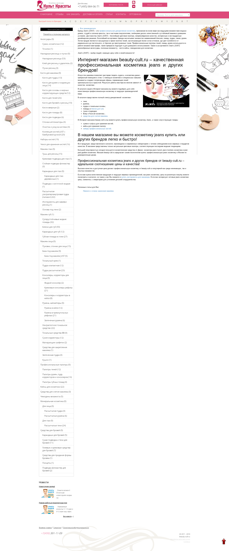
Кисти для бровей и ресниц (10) (57, 102)
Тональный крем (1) (51, 260)
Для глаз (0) (47, 420)
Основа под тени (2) (51, 209)
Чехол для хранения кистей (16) (55, 144)
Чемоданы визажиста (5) (51, 396)
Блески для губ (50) (51, 227)
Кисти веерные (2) (50, 107)
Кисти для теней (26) (51, 98)
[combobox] (172, 15)
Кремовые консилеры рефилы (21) (58, 289)
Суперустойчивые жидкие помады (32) (54, 220)
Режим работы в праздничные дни (53, 503)
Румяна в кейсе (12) (53, 308)
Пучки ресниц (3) (50, 68)
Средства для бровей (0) (51, 430)
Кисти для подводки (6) (53, 117)
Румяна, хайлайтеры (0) (53, 303)
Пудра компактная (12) (52, 265)
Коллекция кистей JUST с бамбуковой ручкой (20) (53, 133)
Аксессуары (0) (47, 39)
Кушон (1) (46, 359)
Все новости (67, 516)
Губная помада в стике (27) (54, 236)
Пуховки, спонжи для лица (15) (56, 246)
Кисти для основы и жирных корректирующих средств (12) (56, 91)
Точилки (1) (47, 48)
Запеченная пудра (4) (52, 355)
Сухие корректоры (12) (52, 337)
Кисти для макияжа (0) (50, 73)
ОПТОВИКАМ (135, 14)
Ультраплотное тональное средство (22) (54, 326)
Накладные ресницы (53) (53, 58)
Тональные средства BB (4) (54, 332)
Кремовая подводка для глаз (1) (57, 158)
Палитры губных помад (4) (54, 382)
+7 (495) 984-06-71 (89, 6)
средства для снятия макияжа (95, 116)
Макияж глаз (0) (47, 149)
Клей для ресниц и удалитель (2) (57, 63)
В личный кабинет (154, 5)
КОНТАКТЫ (121, 14)
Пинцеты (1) (48, 463)
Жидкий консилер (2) (54, 282)
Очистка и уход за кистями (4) (56, 127)
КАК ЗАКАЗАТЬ (73, 14)
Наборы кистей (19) (49, 139)
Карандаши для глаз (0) (53, 171)
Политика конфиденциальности (76, 527)
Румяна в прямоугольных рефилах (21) (56, 314)
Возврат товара (45, 527)
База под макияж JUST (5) (55, 256)
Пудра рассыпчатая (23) (53, 270)
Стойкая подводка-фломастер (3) (56, 165)
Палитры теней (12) (51, 369)
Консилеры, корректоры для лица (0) (55, 276)
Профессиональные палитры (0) (55, 364)
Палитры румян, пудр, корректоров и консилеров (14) (57, 375)
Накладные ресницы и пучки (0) (55, 53)
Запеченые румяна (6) (54, 320)
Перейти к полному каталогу (56, 34)
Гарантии (57, 527)
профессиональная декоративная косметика (117, 31)
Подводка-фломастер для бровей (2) (54, 469)
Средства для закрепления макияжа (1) (54, 348)
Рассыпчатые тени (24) (55, 425)
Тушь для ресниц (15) (52, 153)
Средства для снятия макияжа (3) (55, 391)
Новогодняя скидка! (47, 486)
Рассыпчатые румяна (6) (55, 415)
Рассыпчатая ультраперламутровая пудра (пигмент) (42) (55, 194)
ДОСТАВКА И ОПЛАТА (93, 14)
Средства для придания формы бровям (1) (56, 456)
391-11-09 (51, 533)
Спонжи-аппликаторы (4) (54, 122)
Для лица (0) (48, 406)
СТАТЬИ (109, 14)
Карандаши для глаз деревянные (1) (53, 177)
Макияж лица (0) (48, 241)
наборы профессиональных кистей (97, 129)
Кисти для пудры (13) (52, 77)
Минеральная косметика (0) (53, 401)
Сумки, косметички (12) (53, 44)
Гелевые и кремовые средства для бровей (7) (56, 449)
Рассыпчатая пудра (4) (54, 411)
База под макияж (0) (51, 251)
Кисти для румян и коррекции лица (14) (56, 84)
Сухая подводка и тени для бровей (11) (54, 441)
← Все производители (87, 28)
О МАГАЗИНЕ (46, 14)
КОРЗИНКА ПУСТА (116, 5)
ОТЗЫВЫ (59, 14)
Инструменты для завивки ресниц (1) (54, 203)
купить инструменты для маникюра (135, 177)
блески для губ (97, 109)
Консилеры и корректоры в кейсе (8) (57, 296)
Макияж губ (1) (47, 214)
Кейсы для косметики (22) (52, 386)
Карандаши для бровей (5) (54, 435)
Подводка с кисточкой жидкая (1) (56, 185)
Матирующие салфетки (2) (54, 342)
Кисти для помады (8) (52, 112)
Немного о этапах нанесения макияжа (98, 191)
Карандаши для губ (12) (53, 231)
